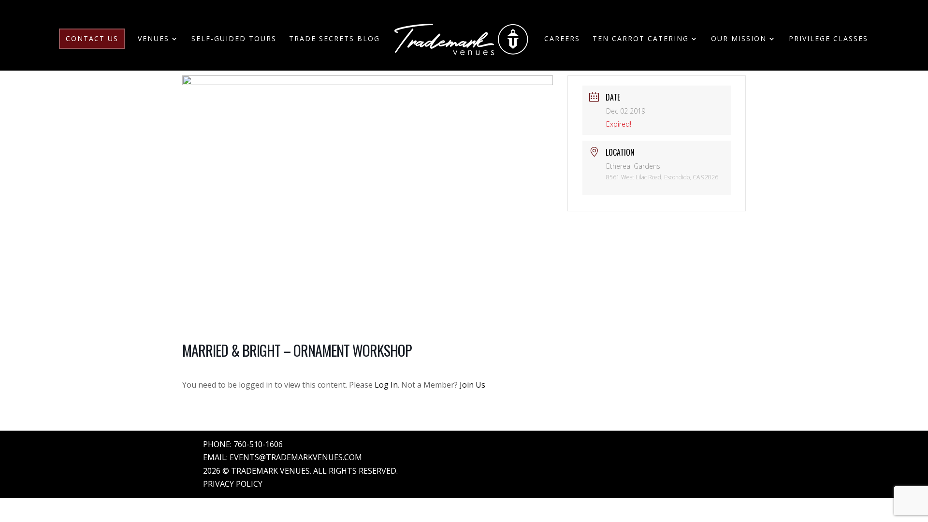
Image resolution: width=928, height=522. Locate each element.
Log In (386, 384)
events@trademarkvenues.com (296, 457)
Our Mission (739, 39)
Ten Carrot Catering (641, 39)
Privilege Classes (828, 39)
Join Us (472, 384)
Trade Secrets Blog (334, 39)
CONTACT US (92, 38)
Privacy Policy (232, 483)
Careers (562, 39)
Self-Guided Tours (233, 39)
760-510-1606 (258, 444)
